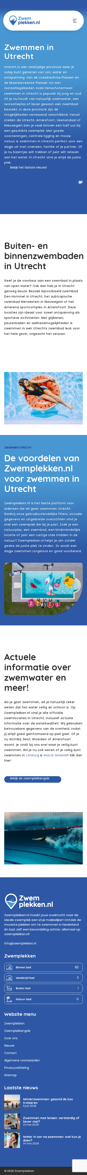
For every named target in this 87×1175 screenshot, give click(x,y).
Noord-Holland (55, 755)
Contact (10, 1053)
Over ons (11, 1038)
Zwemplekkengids (17, 1031)
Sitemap (10, 1075)
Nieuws (9, 1045)
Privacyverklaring (16, 1068)
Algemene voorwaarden (22, 1060)
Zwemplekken (14, 1023)
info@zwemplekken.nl (20, 943)
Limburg (32, 755)
